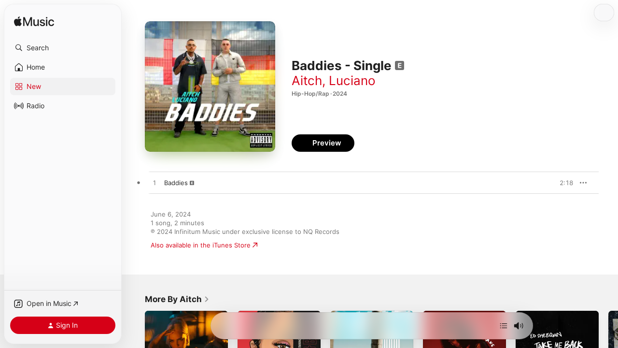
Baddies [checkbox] (176, 183)
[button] (63, 48)
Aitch (307, 80)
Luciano (352, 80)
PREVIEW (562, 183)
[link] (177, 299)
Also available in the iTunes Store (201, 245)
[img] (34, 22)
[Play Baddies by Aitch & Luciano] (154, 183)
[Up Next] (503, 326)
